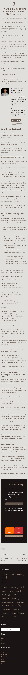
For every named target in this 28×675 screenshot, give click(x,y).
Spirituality (20, 574)
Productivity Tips (20, 602)
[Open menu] (25, 3)
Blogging (4, 587)
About (2, 652)
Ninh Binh (4, 595)
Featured (11, 591)
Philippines (15, 598)
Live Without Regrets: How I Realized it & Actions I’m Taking (21, 557)
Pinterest (3, 641)
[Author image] (5, 22)
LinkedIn (3, 643)
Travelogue (5, 613)
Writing (16, 617)
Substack (3, 638)
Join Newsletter (16, 120)
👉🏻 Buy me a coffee (14, 536)
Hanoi (17, 591)
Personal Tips (5, 598)
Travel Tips (13, 613)
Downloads (3, 664)
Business (4, 574)
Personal (21, 22)
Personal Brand (14, 595)
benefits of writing (8, 313)
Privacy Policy (4, 654)
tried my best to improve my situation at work (12, 156)
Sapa (20, 606)
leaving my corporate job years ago (12, 26)
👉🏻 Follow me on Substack (9, 530)
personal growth (20, 99)
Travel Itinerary (6, 609)
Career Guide (13, 587)
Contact (3, 659)
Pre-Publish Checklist (7, 602)
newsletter (15, 115)
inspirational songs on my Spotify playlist (11, 57)
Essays (3, 549)
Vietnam (22, 613)
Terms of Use (4, 657)
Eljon (9, 22)
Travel (3, 578)
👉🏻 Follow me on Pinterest (18, 530)
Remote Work (5, 606)
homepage (13, 114)
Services (3, 661)
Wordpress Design (6, 617)
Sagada (14, 606)
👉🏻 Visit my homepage (14, 504)
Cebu (21, 587)
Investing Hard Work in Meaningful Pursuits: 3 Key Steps (6, 557)
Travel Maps (16, 609)
